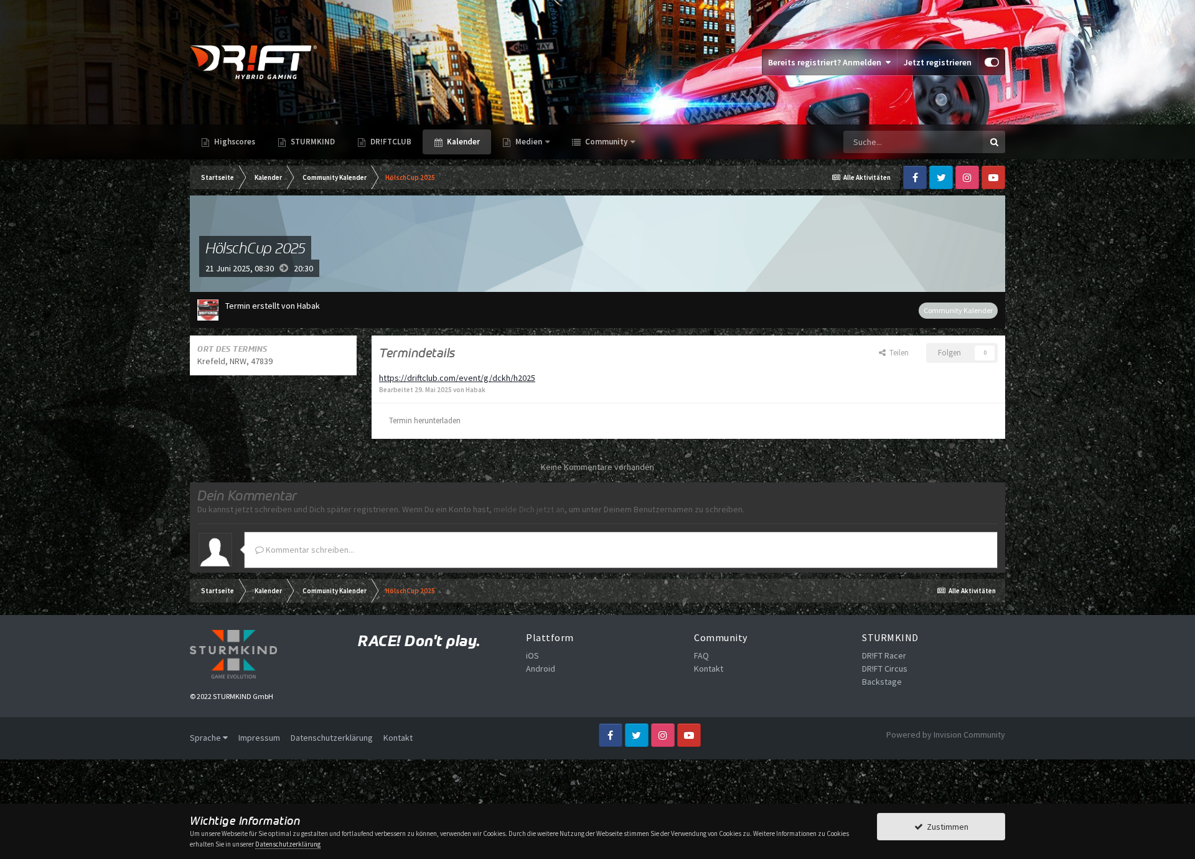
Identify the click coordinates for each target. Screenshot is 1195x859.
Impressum (259, 737)
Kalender (462, 141)
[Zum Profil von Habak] (207, 310)
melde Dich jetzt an (529, 509)
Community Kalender (958, 310)
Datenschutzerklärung (332, 737)
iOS (532, 655)
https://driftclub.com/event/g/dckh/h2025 (457, 377)
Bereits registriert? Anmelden (826, 62)
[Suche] (994, 142)
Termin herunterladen (425, 420)
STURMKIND (312, 141)
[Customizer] (991, 62)
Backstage (882, 681)
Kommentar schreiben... (309, 549)
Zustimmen (945, 826)
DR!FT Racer (884, 655)
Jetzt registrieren (938, 62)
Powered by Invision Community (945, 734)
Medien (528, 141)
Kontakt (708, 668)
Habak (308, 305)
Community (605, 141)
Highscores (233, 141)
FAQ (701, 655)
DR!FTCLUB (389, 141)
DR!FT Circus (884, 668)
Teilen (897, 352)
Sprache (206, 737)
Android (540, 668)
